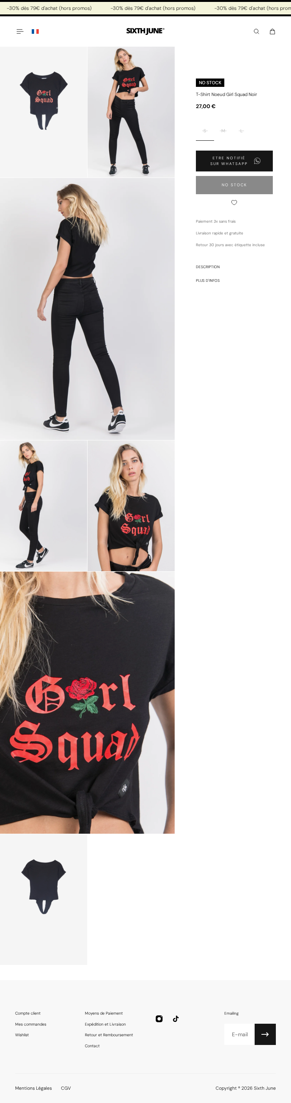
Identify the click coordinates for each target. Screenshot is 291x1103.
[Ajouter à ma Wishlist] (234, 202)
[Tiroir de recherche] (256, 31)
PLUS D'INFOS (208, 280)
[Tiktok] (175, 1018)
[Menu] (19, 31)
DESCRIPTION (208, 266)
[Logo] (145, 32)
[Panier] (272, 31)
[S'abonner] (265, 1034)
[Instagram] (159, 1018)
